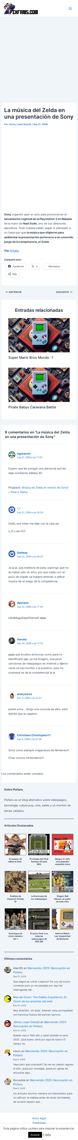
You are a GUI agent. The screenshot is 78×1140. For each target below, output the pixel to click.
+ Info (47, 1134)
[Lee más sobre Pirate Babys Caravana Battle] (38, 384)
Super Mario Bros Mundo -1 (30, 357)
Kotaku (14, 250)
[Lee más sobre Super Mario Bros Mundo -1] (38, 335)
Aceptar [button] (35, 1134)
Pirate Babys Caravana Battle (32, 407)
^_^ (19, 508)
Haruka (22, 639)
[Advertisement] (39, 58)
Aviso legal (39, 1118)
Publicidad (39, 1123)
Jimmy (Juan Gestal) (26, 1022)
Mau (16, 997)
